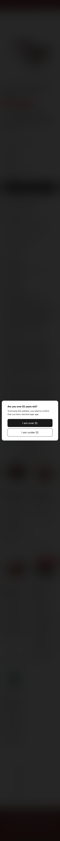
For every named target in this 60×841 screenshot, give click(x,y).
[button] (30, 423)
